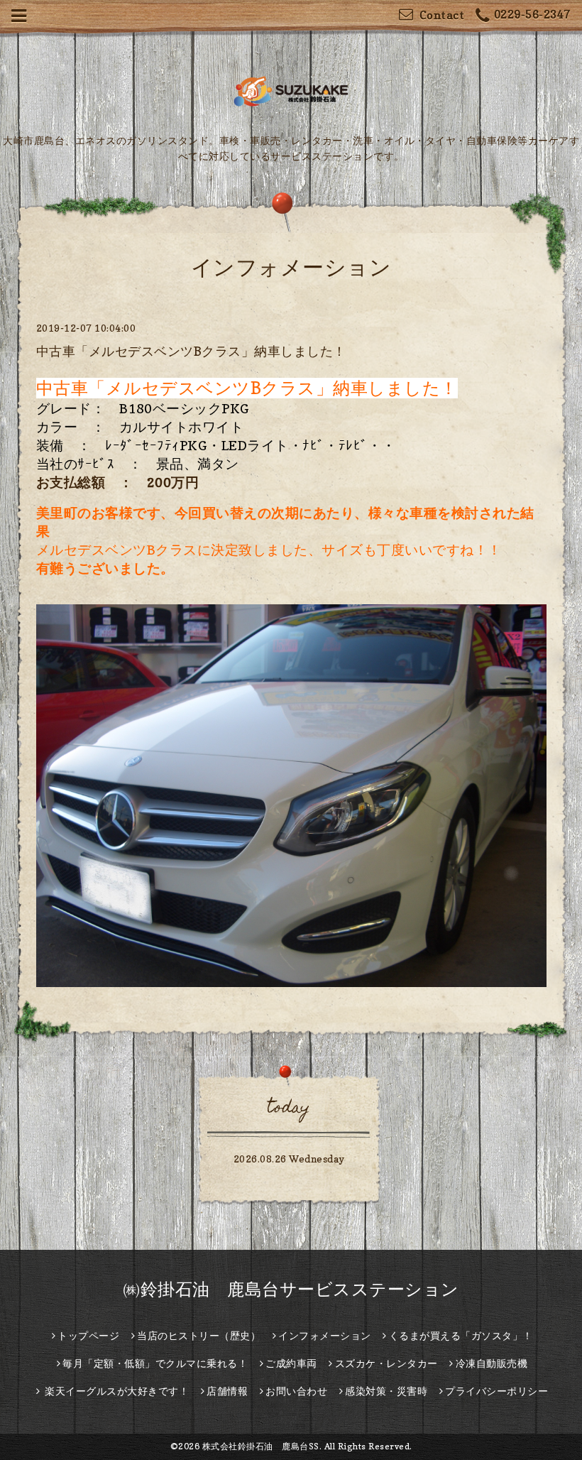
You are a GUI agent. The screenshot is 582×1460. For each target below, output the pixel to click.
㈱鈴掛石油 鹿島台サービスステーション (291, 1289)
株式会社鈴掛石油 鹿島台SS (260, 1446)
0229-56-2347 (532, 14)
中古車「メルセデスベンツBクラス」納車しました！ (191, 351)
